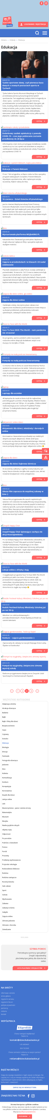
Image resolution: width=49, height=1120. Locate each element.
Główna (4, 40)
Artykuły (12, 40)
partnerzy (4, 1008)
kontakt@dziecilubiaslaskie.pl (24, 1040)
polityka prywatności (8, 1005)
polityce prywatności (27, 1112)
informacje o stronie (8, 993)
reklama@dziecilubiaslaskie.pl (24, 1058)
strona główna (6, 996)
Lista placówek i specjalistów (29, 968)
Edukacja (21, 40)
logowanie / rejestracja (35, 24)
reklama (4, 1011)
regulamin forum (7, 1002)
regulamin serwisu (7, 999)
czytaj (39, 121)
